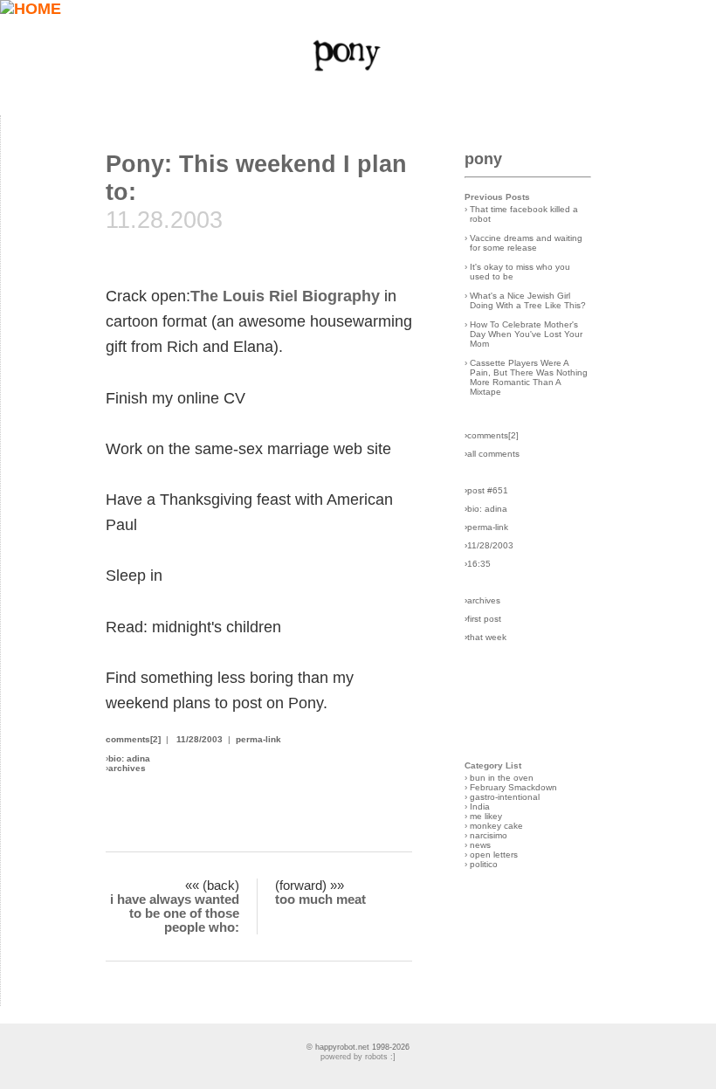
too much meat (320, 899)
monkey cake (496, 826)
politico (484, 864)
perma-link (258, 739)
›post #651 (486, 490)
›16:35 (478, 564)
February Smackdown (513, 787)
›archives (482, 600)
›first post (483, 619)
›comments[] (492, 435)
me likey (486, 816)
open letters (494, 854)
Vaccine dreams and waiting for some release (526, 242)
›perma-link (486, 527)
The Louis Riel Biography (285, 296)
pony (483, 159)
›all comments (492, 453)
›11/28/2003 (489, 545)
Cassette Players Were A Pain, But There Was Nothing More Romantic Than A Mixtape (529, 377)
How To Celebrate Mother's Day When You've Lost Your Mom (526, 334)
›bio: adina (486, 508)
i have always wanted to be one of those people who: (174, 913)
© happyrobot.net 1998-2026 (358, 1047)
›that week (485, 637)
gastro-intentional (505, 797)
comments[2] (133, 739)
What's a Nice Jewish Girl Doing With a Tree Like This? (528, 300)
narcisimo (488, 835)
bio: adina (129, 758)
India (480, 806)
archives (127, 768)
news (480, 845)
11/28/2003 (199, 739)
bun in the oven (502, 777)
